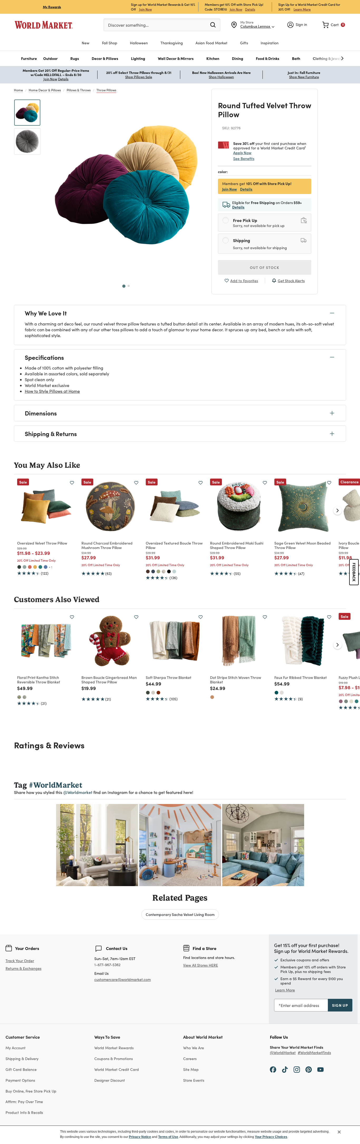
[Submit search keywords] (213, 24)
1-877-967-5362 (107, 965)
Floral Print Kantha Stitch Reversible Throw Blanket (38, 679)
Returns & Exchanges (23, 968)
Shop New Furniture (304, 76)
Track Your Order (20, 960)
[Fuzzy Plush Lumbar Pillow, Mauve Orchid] (341, 701)
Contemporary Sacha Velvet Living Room (180, 914)
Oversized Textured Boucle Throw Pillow (174, 545)
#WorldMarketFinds (314, 1053)
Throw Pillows (106, 90)
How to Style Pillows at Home (52, 391)
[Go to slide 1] (123, 286)
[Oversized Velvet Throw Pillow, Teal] (40, 567)
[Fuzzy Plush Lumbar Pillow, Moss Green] (346, 701)
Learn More (302, 9)
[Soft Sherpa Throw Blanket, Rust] (158, 693)
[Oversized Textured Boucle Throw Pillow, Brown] (148, 571)
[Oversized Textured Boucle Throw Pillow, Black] (169, 571)
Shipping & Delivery (22, 1058)
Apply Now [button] (242, 152)
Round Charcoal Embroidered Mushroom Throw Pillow (107, 545)
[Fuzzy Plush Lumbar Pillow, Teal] (356, 701)
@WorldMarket (283, 1053)
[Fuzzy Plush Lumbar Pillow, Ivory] (351, 701)
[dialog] (180, 1135)
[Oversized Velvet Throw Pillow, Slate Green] (24, 567)
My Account (16, 1047)
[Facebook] (273, 1069)
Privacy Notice (140, 1137)
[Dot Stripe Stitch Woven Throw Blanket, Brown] (212, 697)
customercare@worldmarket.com (122, 979)
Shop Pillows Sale (138, 76)
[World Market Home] (44, 25)
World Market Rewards (114, 1047)
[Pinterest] (308, 1069)
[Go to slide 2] (129, 286)
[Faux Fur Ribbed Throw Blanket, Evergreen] (276, 693)
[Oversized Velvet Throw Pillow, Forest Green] (19, 567)
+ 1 (50, 567)
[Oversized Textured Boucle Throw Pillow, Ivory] (164, 571)
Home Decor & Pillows (45, 90)
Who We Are (193, 1047)
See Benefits (243, 158)
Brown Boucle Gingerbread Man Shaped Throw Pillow (109, 679)
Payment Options (20, 1080)
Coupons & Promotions (113, 1058)
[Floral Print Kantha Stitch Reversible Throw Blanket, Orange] (19, 697)
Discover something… (128, 25)
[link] (333, 25)
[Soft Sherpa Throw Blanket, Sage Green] (148, 693)
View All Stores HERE (200, 965)
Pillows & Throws (79, 90)
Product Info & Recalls (24, 1112)
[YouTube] (320, 1069)
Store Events (193, 1080)
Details (250, 9)
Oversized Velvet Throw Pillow (42, 543)
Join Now (145, 9)
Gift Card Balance (21, 1069)
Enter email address (300, 1005)
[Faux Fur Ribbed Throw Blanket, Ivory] (282, 693)
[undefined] (326, 58)
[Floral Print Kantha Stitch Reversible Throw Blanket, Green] (24, 697)
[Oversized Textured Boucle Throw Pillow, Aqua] (174, 571)
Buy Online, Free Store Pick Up (31, 1091)
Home (18, 90)
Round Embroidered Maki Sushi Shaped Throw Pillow (236, 545)
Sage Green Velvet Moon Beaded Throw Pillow (302, 545)
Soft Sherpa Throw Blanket (168, 677)
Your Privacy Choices (271, 1137)
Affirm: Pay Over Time (24, 1101)
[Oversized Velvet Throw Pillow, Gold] (35, 567)
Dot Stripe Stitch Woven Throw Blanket (235, 679)
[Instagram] (297, 1069)
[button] (29, 58)
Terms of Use (168, 1137)
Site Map (191, 1069)
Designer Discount (109, 1080)
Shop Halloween (221, 76)
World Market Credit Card (116, 1069)
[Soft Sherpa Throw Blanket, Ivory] (153, 693)
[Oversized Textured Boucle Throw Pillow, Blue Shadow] (153, 571)
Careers (190, 1058)
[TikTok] (285, 1069)
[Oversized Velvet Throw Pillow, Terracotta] (30, 567)
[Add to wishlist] (72, 483)
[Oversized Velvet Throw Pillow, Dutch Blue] (45, 567)
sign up (340, 1005)
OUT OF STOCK (264, 267)
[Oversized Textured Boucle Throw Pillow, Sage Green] (158, 571)
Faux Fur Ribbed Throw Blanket (300, 677)
